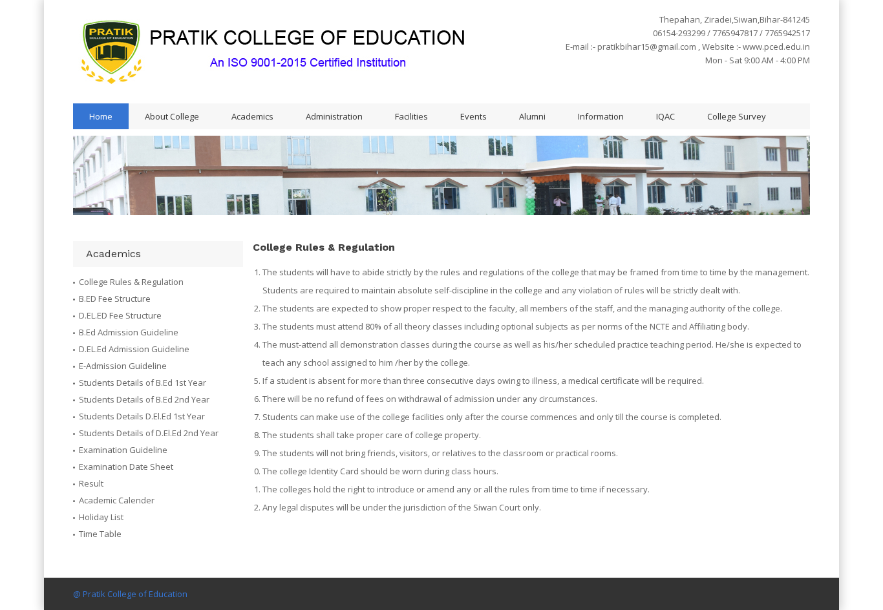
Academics (252, 116)
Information (601, 116)
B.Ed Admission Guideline (128, 332)
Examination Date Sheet (126, 466)
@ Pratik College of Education (130, 594)
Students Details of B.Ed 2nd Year (144, 399)
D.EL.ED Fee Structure (120, 315)
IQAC (665, 116)
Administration (334, 116)
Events (473, 116)
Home (100, 116)
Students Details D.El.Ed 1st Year (142, 416)
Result (91, 483)
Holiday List (101, 517)
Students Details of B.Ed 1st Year (142, 382)
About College (172, 116)
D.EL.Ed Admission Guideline (134, 349)
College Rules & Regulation (131, 282)
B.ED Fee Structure (115, 298)
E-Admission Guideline (123, 366)
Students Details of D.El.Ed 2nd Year (148, 433)
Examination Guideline (123, 450)
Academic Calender (116, 500)
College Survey (736, 116)
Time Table (100, 534)
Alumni (532, 116)
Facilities (411, 116)
